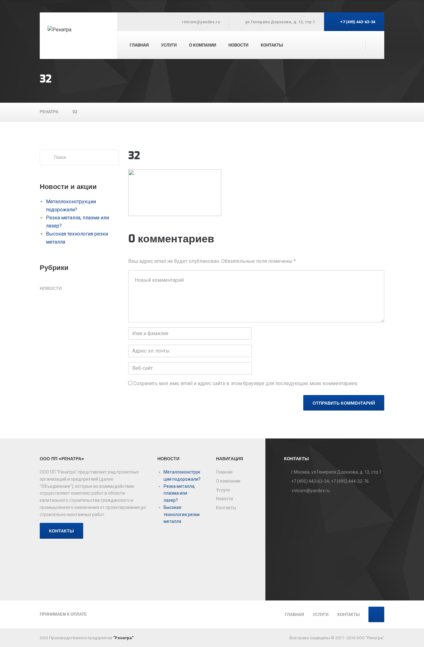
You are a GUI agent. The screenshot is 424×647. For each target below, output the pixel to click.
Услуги (169, 45)
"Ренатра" (123, 638)
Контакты (272, 45)
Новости (51, 288)
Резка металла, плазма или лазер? (179, 493)
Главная (139, 45)
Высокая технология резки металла (182, 514)
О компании (202, 45)
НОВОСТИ (238, 45)
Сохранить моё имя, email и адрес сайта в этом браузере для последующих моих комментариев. (245, 383)
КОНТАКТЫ (61, 531)
